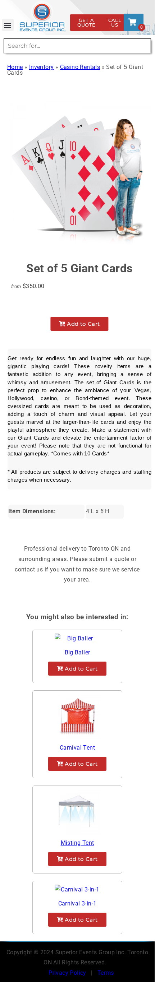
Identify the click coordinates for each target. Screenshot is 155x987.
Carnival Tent (77, 747)
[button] (8, 25)
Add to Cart (82, 323)
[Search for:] (77, 45)
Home (15, 67)
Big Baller (77, 652)
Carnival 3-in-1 (77, 903)
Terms (105, 972)
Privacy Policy (67, 972)
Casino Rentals (80, 67)
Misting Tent (77, 842)
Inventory (41, 67)
